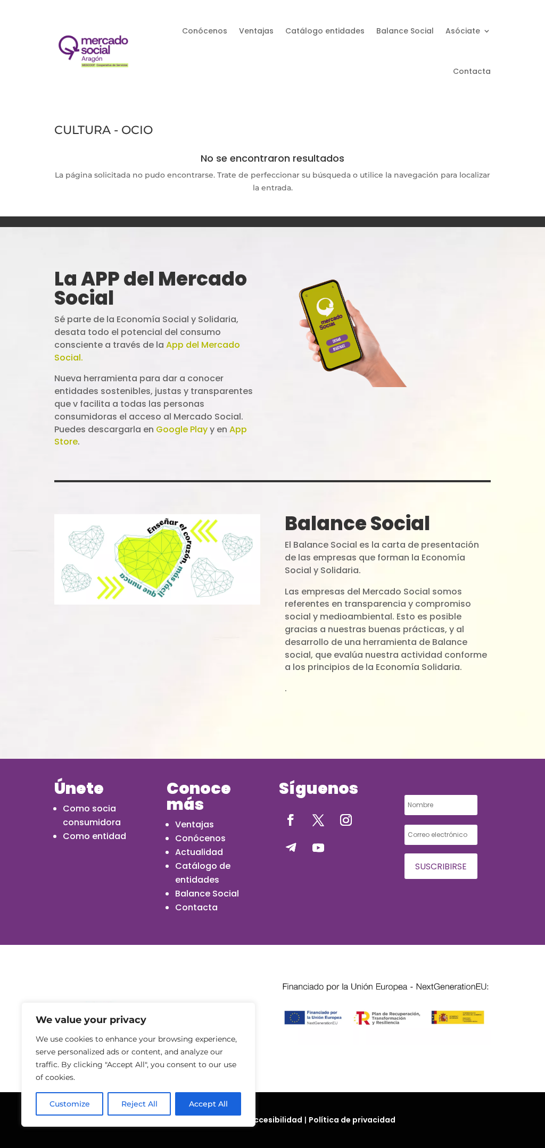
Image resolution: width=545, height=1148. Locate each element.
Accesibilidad (275, 1120)
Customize (69, 1104)
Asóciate (462, 31)
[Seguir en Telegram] (290, 847)
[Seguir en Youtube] (318, 847)
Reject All (139, 1104)
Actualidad (199, 852)
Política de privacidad (352, 1120)
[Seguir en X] (318, 820)
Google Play (182, 429)
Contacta (472, 71)
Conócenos (204, 31)
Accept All (208, 1104)
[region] (138, 1064)
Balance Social (405, 31)
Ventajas (256, 31)
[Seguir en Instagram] (346, 820)
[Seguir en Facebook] (290, 820)
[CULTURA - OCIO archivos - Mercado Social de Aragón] (93, 51)
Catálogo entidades (325, 31)
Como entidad (94, 836)
